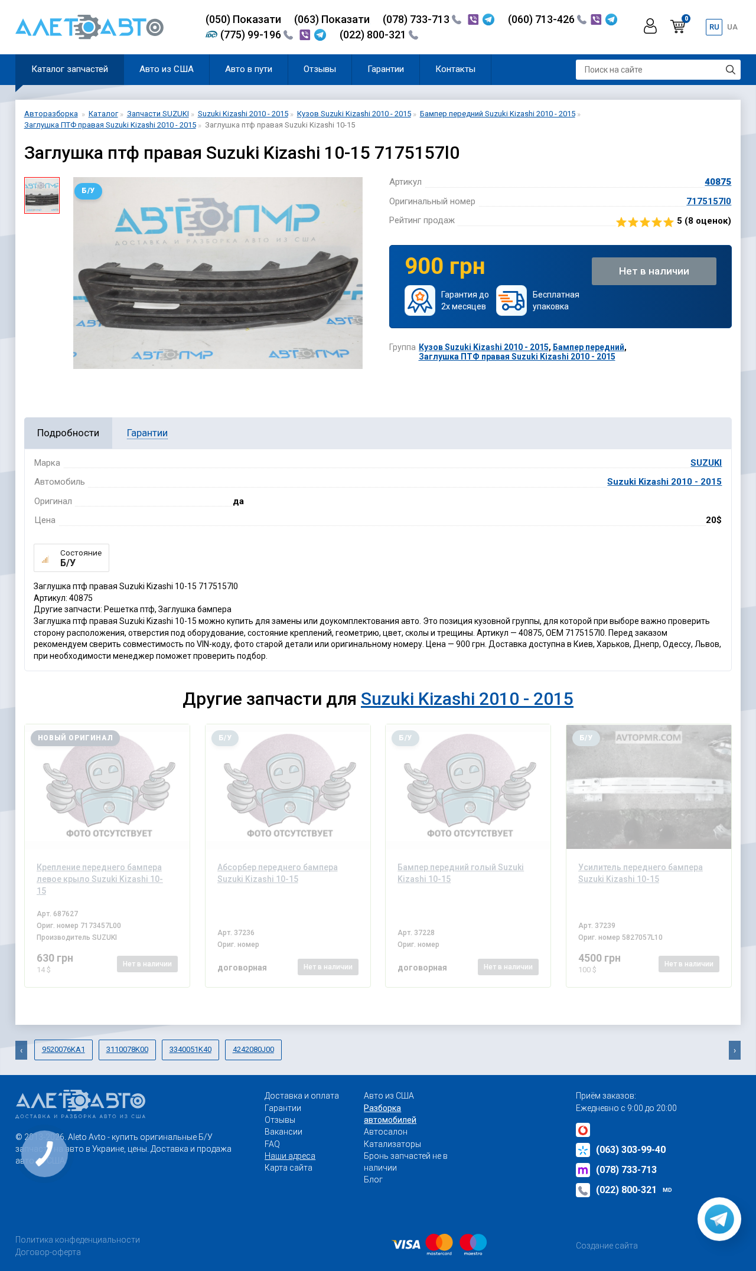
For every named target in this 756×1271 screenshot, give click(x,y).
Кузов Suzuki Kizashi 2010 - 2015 (484, 347)
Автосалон (386, 1131)
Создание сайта (607, 1245)
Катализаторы (392, 1144)
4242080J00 (253, 1049)
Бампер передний (588, 347)
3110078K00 (127, 1049)
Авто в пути (248, 69)
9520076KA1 (63, 1049)
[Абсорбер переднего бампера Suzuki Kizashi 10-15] (288, 786)
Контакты (455, 69)
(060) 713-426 (542, 19)
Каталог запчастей (69, 69)
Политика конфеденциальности (77, 1239)
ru (714, 26)
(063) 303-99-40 (631, 1149)
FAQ (272, 1144)
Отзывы (320, 69)
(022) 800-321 (374, 34)
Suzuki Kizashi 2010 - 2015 (664, 481)
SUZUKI (706, 463)
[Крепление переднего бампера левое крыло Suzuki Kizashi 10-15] (107, 786)
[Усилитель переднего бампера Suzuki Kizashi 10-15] (648, 786)
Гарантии (385, 69)
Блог (373, 1179)
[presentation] (21, 1050)
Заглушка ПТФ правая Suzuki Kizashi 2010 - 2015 (517, 356)
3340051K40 (190, 1049)
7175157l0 (708, 201)
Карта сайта (288, 1167)
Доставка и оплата (302, 1095)
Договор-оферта (48, 1252)
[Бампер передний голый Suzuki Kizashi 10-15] (468, 786)
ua (732, 26)
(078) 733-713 (417, 19)
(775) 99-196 (252, 34)
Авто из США (166, 69)
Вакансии (283, 1131)
